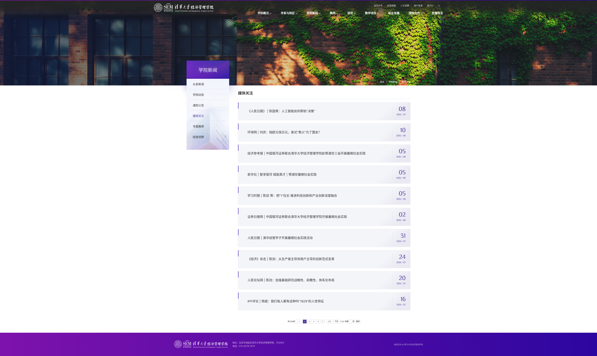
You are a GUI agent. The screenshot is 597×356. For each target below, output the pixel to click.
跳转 (358, 321)
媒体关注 (406, 81)
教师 (333, 13)
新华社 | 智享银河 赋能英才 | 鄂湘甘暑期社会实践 (282, 174)
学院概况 (263, 13)
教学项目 (370, 13)
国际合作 (414, 13)
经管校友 (437, 13)
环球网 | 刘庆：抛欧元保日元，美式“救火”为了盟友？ (284, 132)
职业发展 (393, 13)
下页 (336, 321)
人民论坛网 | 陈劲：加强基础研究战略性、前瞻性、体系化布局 (291, 280)
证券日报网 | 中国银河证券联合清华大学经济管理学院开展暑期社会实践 (297, 217)
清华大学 (378, 5)
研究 (350, 13)
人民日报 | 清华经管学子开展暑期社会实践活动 (280, 238)
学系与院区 (288, 13)
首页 (382, 81)
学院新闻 (312, 13)
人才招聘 (404, 5)
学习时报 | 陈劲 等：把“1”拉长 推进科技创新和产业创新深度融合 (292, 196)
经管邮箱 (391, 5)
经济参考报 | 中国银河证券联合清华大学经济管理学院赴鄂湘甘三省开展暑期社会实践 (307, 153)
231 (329, 321)
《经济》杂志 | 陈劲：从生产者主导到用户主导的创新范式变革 (291, 259)
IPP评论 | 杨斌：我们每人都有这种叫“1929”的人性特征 (286, 301)
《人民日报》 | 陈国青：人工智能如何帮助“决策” (281, 111)
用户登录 (418, 5)
